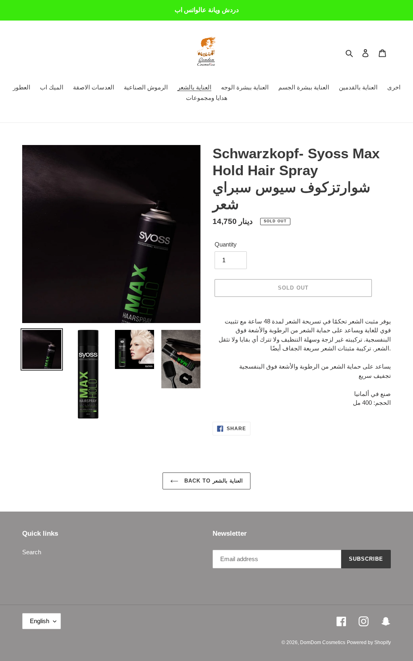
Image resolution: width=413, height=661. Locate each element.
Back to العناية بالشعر (212, 481)
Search (31, 552)
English (39, 620)
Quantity (226, 244)
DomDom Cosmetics (322, 642)
